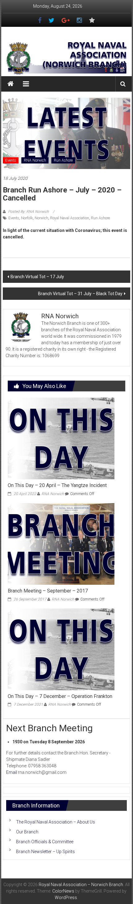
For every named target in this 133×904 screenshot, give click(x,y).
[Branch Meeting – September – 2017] (61, 543)
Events (10, 160)
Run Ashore (63, 160)
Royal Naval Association (69, 218)
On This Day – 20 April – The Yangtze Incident (57, 485)
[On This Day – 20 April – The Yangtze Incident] (61, 437)
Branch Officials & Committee (44, 841)
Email (11, 772)
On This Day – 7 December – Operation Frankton (60, 696)
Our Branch (27, 831)
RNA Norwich (35, 160)
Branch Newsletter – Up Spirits (45, 851)
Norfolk (27, 218)
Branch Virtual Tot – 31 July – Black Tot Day (80, 293)
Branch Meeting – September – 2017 (48, 591)
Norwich (41, 218)
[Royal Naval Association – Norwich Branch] (10, 84)
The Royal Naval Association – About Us (55, 821)
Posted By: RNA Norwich (28, 211)
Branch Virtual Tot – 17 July (37, 276)
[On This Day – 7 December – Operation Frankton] (61, 648)
